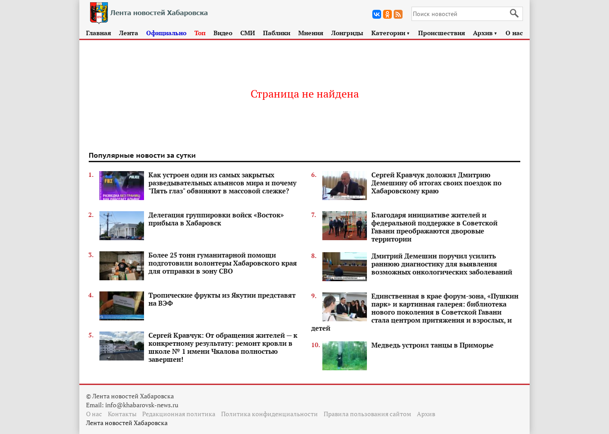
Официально (166, 33)
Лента (128, 33)
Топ (200, 33)
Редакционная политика (178, 413)
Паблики (276, 33)
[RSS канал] (398, 14)
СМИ (247, 33)
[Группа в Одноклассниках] (387, 14)
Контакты (122, 413)
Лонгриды (347, 33)
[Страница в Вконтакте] (376, 14)
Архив (485, 33)
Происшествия (441, 33)
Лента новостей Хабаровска (127, 422)
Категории (390, 33)
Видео (223, 33)
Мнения (310, 33)
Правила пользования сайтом (367, 413)
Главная (98, 33)
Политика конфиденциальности (269, 413)
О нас (514, 33)
